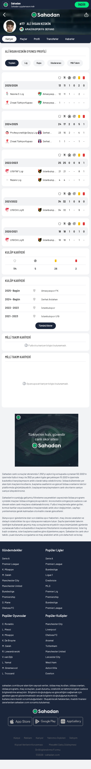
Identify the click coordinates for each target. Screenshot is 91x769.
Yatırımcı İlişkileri (56, 737)
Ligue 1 (49, 574)
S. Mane (6, 602)
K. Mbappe (8, 569)
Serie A (6, 558)
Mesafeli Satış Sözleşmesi (62, 744)
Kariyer (9, 38)
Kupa (39, 63)
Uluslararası (56, 63)
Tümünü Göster (45, 325)
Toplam (11, 63)
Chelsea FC (8, 607)
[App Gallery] (71, 721)
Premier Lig (52, 591)
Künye (17, 737)
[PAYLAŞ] (86, 14)
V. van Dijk (7, 656)
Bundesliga (8, 591)
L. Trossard (8, 673)
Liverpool (51, 629)
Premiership (8, 596)
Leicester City (53, 656)
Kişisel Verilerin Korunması (29, 744)
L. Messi (6, 629)
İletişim (73, 737)
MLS (48, 585)
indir (81, 4)
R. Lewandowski (11, 651)
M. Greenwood (10, 667)
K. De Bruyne (8, 640)
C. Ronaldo (8, 623)
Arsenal (50, 640)
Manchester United (12, 585)
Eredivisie (51, 580)
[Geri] (12, 15)
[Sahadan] (46, 14)
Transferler (52, 38)
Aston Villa (51, 667)
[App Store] (20, 721)
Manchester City (10, 580)
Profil (37, 38)
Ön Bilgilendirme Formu (47, 749)
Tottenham (51, 645)
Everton (50, 673)
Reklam (28, 737)
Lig (26, 63)
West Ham (51, 662)
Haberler (69, 38)
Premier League (10, 563)
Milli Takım (75, 63)
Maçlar (23, 38)
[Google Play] (45, 721)
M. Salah (6, 574)
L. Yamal (6, 662)
